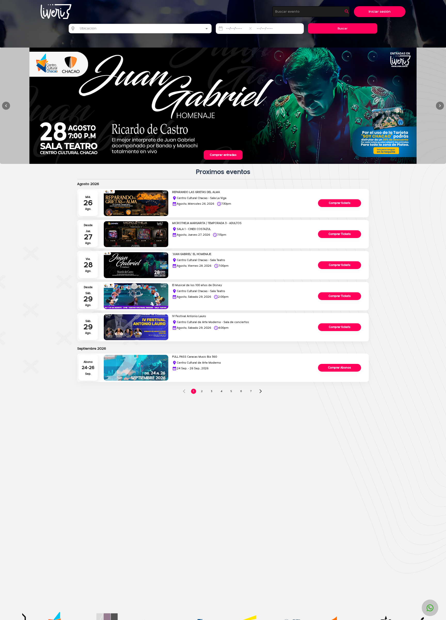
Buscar (343, 28)
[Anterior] (6, 106)
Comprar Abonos (339, 367)
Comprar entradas (223, 155)
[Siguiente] (440, 106)
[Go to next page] (261, 391)
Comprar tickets (340, 203)
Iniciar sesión (380, 12)
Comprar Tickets (340, 234)
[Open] (206, 28)
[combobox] (136, 28)
